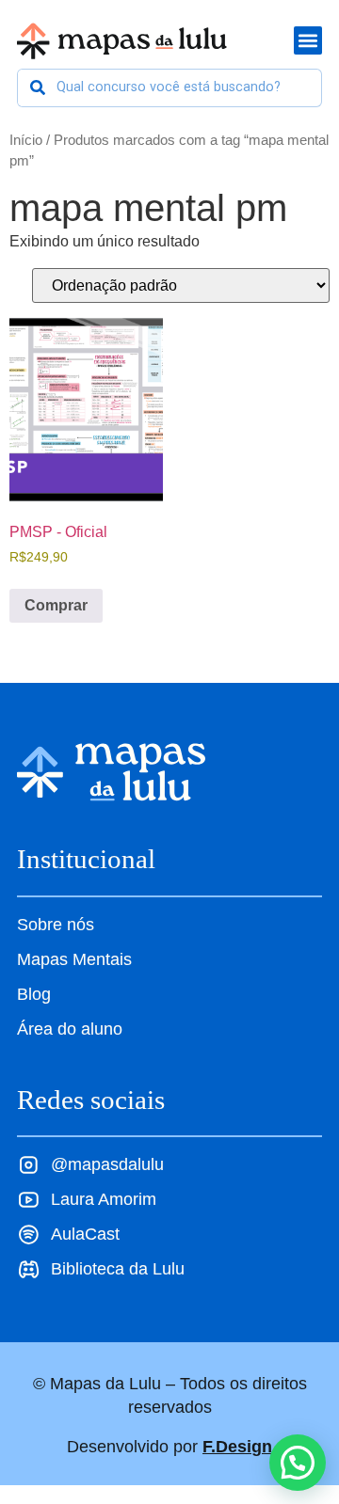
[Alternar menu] (308, 40)
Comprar (56, 605)
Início (25, 140)
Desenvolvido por (169, 1446)
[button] (297, 1462)
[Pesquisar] (37, 88)
